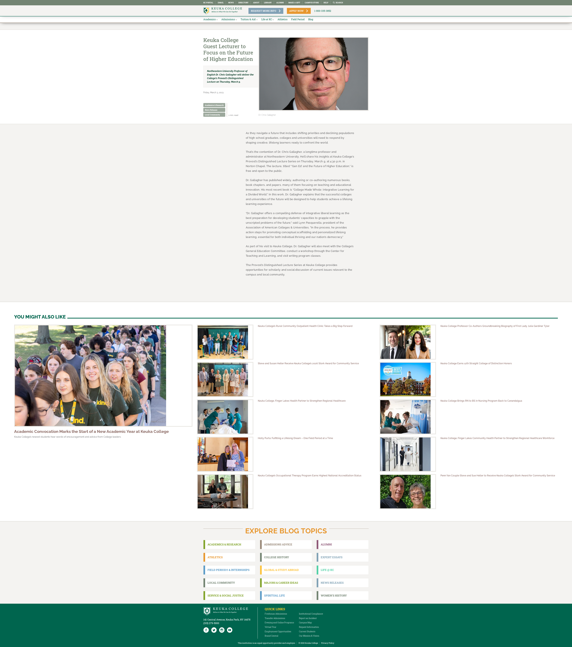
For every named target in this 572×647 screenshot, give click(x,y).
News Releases (211, 110)
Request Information (309, 627)
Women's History (334, 595)
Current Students (307, 631)
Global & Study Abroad (281, 570)
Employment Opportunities (278, 631)
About (256, 2)
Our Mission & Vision (309, 635)
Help (326, 2)
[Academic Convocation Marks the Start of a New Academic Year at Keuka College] (103, 376)
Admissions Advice (278, 544)
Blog (310, 19)
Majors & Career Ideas (281, 582)
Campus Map (305, 622)
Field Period (298, 19)
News (231, 2)
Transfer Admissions (275, 618)
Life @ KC (327, 570)
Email (221, 2)
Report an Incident (308, 618)
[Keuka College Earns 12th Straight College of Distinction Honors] (408, 379)
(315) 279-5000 (211, 623)
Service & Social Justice (225, 595)
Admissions (228, 19)
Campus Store (312, 2)
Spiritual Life (274, 595)
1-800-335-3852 (322, 10)
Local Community (212, 114)
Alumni (280, 2)
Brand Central (271, 635)
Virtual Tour (270, 627)
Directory (243, 2)
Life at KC (266, 19)
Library (268, 2)
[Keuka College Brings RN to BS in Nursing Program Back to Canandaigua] (408, 416)
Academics (209, 19)
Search (339, 2)
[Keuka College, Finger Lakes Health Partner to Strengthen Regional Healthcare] (225, 416)
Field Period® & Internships (228, 570)
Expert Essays (331, 557)
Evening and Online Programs (279, 622)
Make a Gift (294, 2)
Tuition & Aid (248, 19)
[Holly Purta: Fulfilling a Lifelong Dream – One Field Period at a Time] (225, 454)
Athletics (282, 19)
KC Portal (208, 2)
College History (276, 557)
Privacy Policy (327, 643)
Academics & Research (214, 105)
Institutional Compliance (311, 613)
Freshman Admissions (276, 613)
